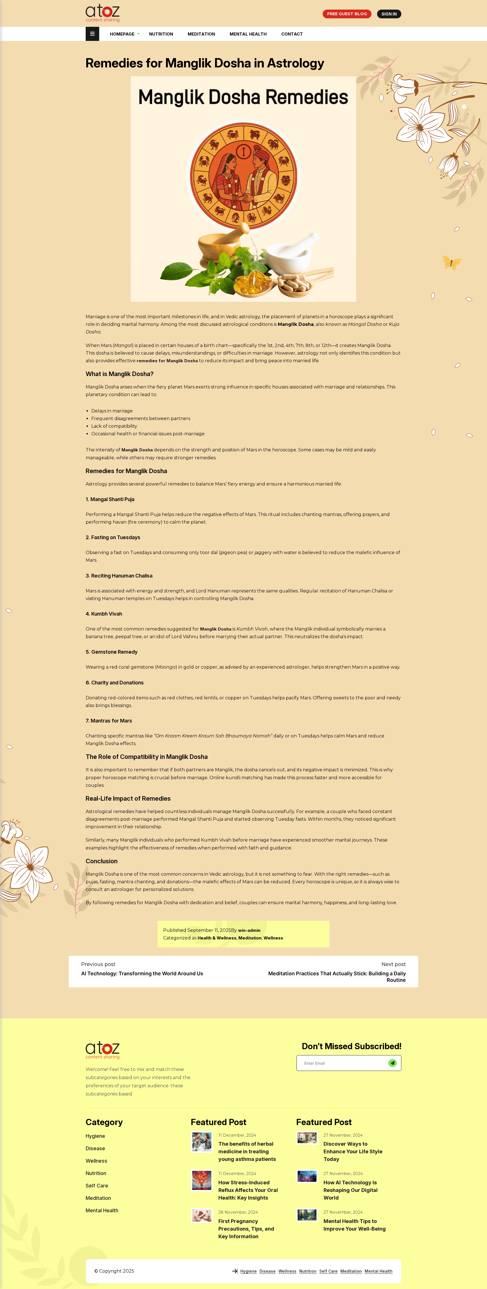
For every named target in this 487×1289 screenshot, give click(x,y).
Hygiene (95, 1136)
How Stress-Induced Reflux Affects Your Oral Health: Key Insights (248, 1190)
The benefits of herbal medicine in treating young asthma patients (247, 1151)
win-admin (249, 930)
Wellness (273, 938)
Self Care (97, 1186)
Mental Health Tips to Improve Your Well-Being (355, 1225)
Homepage (122, 34)
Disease (95, 1148)
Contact (292, 34)
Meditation (201, 34)
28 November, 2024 (238, 1212)
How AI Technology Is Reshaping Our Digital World (351, 1190)
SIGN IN (389, 14)
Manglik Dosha (137, 450)
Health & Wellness (217, 938)
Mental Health (248, 34)
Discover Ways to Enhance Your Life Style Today (353, 1151)
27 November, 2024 (343, 1135)
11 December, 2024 (237, 1135)
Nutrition (161, 34)
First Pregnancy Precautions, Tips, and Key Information (246, 1228)
